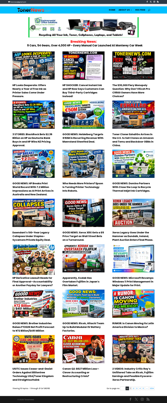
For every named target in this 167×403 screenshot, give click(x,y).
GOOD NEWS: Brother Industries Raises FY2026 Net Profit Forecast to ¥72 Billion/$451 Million (33, 327)
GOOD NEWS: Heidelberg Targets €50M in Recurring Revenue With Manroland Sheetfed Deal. (82, 138)
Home (112, 10)
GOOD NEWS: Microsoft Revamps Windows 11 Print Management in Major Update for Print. (132, 281)
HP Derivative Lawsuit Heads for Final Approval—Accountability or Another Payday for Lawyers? (32, 281)
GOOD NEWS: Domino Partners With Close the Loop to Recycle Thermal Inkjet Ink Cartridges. (131, 187)
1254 (152, 388)
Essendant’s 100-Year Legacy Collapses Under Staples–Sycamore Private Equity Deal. (31, 236)
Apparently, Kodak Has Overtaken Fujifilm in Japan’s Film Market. (80, 281)
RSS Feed (140, 10)
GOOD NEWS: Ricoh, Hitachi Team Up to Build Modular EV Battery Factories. (83, 327)
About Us (124, 10)
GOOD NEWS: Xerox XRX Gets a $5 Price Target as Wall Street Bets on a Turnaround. (83, 236)
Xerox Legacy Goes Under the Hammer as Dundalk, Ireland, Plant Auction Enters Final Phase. (132, 236)
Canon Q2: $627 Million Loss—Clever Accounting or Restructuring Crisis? (80, 372)
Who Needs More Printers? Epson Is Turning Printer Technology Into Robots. (82, 187)
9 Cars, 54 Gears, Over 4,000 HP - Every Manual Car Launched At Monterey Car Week (85, 45)
